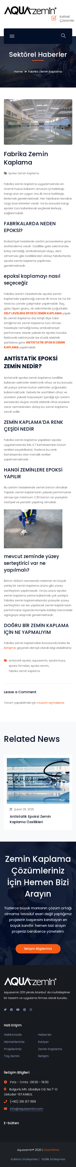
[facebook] (11, 1010)
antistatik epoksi (20, 660)
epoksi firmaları (19, 666)
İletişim (43, 1056)
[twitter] (5, 1010)
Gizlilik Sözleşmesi (53, 1159)
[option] (38, 792)
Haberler (45, 1034)
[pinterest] (24, 1010)
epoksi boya (57, 660)
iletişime (10, 648)
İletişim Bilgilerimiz (38, 949)
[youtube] (17, 1010)
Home (18, 71)
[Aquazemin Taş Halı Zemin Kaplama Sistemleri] (30, 10)
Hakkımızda (13, 1034)
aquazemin (40, 660)
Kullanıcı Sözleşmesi (24, 1159)
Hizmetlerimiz (14, 1042)
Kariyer (43, 1042)
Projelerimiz (13, 1049)
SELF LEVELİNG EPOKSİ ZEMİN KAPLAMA (33, 313)
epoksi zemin (40, 666)
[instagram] (31, 1010)
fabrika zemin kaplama (24, 671)
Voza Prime (51, 1150)
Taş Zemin (11, 1056)
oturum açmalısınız (50, 703)
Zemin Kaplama (50, 1049)
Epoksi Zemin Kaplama (24, 173)
